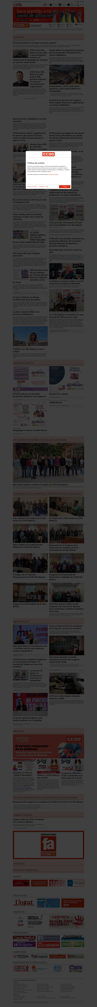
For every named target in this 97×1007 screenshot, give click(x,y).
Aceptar (65, 186)
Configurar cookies (43, 186)
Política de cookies (53, 174)
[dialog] (48, 170)
